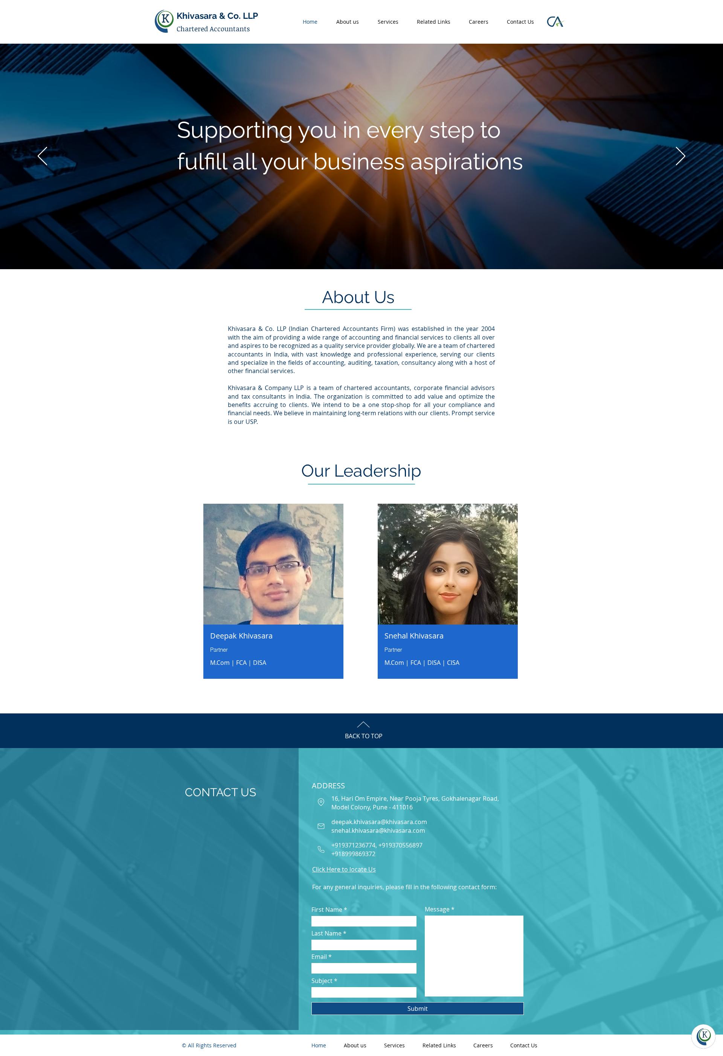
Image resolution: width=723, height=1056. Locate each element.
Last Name (326, 933)
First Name (326, 910)
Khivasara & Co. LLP (217, 16)
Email (319, 957)
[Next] (680, 156)
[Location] (320, 801)
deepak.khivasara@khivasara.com (379, 822)
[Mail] (320, 826)
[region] (273, 593)
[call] (320, 849)
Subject (322, 981)
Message (437, 909)
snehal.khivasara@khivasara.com (378, 830)
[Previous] (42, 156)
